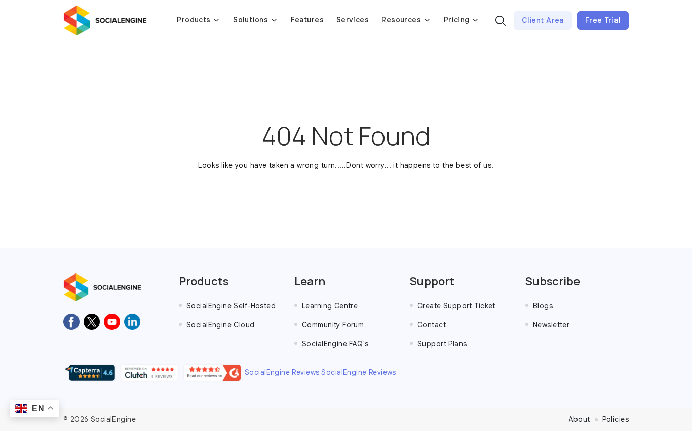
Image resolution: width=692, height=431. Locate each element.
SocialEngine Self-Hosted (231, 305)
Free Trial (603, 20)
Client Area (543, 20)
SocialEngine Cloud (220, 324)
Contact (431, 324)
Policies (615, 419)
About (579, 419)
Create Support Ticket (456, 305)
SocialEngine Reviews (282, 372)
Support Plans (442, 343)
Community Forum (333, 324)
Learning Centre (330, 305)
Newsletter (551, 324)
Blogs (543, 305)
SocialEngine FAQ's (335, 343)
